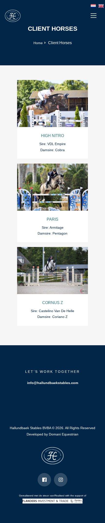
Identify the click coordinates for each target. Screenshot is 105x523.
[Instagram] (60, 479)
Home (38, 43)
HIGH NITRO (52, 136)
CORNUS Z (52, 303)
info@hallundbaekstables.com (52, 383)
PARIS (52, 219)
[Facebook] (44, 479)
